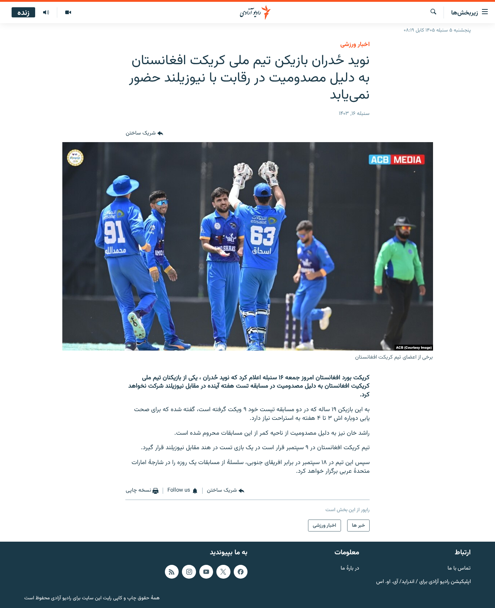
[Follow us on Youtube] (206, 572)
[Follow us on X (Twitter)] (223, 572)
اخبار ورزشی (355, 44)
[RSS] (172, 572)
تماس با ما (459, 568)
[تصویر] (68, 12)
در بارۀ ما (350, 568)
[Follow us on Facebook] (241, 572)
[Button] (144, 133)
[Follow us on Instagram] (189, 572)
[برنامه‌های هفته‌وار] (46, 12)
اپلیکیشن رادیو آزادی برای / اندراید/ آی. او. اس (423, 582)
